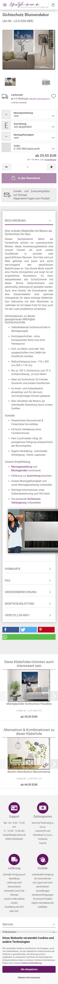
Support (14, 816)
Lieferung (14, 868)
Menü (5, 5)
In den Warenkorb (29, 178)
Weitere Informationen (29, 977)
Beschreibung (15, 220)
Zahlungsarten (42, 816)
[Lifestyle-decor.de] (29, 5)
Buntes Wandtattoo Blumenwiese (29, 771)
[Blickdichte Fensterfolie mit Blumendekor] (29, 49)
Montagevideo (19, 470)
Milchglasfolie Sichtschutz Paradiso (29, 703)
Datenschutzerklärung (31, 963)
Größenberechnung (21, 592)
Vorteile (43, 868)
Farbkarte (12, 568)
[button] (6, 167)
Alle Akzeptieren (29, 969)
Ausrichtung (34, 475)
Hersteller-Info (17, 615)
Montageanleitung (21, 466)
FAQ (7, 580)
